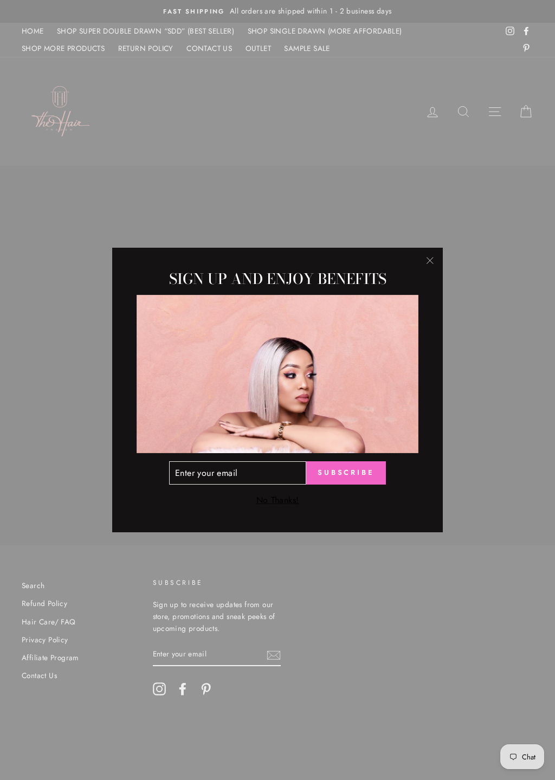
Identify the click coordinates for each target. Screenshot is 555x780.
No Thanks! (277, 500)
